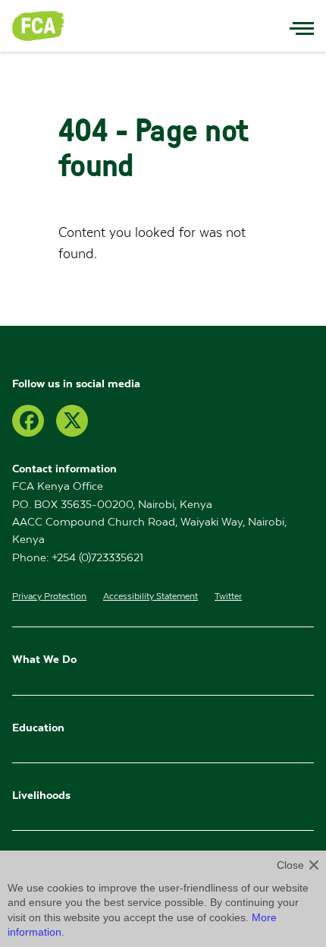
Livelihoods (41, 794)
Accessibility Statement (150, 596)
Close (290, 865)
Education (39, 727)
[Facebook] (28, 421)
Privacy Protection (49, 596)
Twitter (228, 596)
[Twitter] (72, 421)
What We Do (44, 658)
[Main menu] (302, 26)
